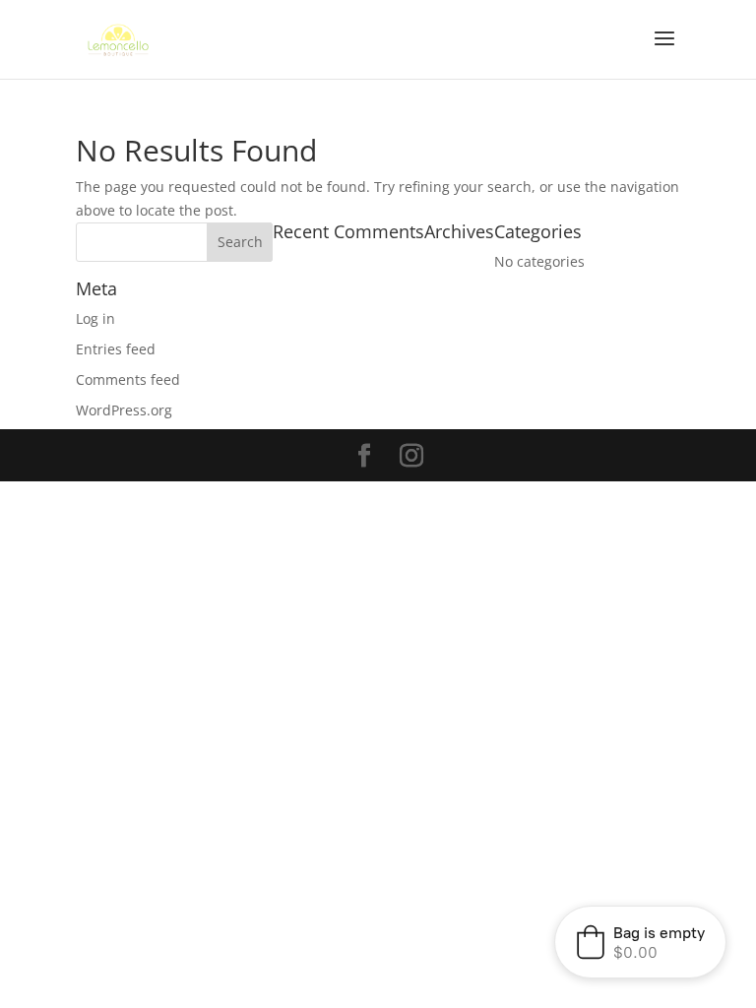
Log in (95, 318)
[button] (640, 942)
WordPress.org (124, 410)
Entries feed (116, 349)
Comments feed (128, 379)
